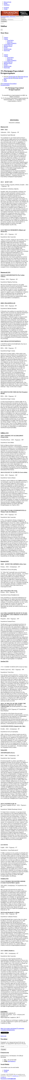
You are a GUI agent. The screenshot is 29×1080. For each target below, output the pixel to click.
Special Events (7, 49)
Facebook (6, 7)
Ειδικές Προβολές (11, 43)
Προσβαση (7, 5)
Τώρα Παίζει (10, 40)
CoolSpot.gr (3, 1077)
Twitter (5, 9)
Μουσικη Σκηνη (8, 46)
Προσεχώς (10, 41)
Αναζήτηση (3, 21)
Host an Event (7, 2)
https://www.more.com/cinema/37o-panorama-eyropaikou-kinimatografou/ (12, 1029)
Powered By (8, 1078)
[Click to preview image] (11, 85)
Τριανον (6, 37)
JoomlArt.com (15, 1075)
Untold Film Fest (8, 44)
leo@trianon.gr (11, 1061)
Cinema (6, 39)
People (5, 3)
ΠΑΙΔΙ (5, 47)
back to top (3, 1036)
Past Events (7, 50)
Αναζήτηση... (4, 19)
